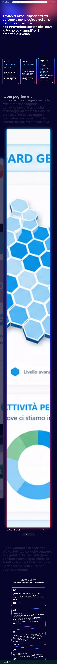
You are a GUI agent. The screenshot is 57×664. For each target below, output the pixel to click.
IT (46, 2)
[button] (26, 2)
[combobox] (46, 2)
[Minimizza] (56, 661)
